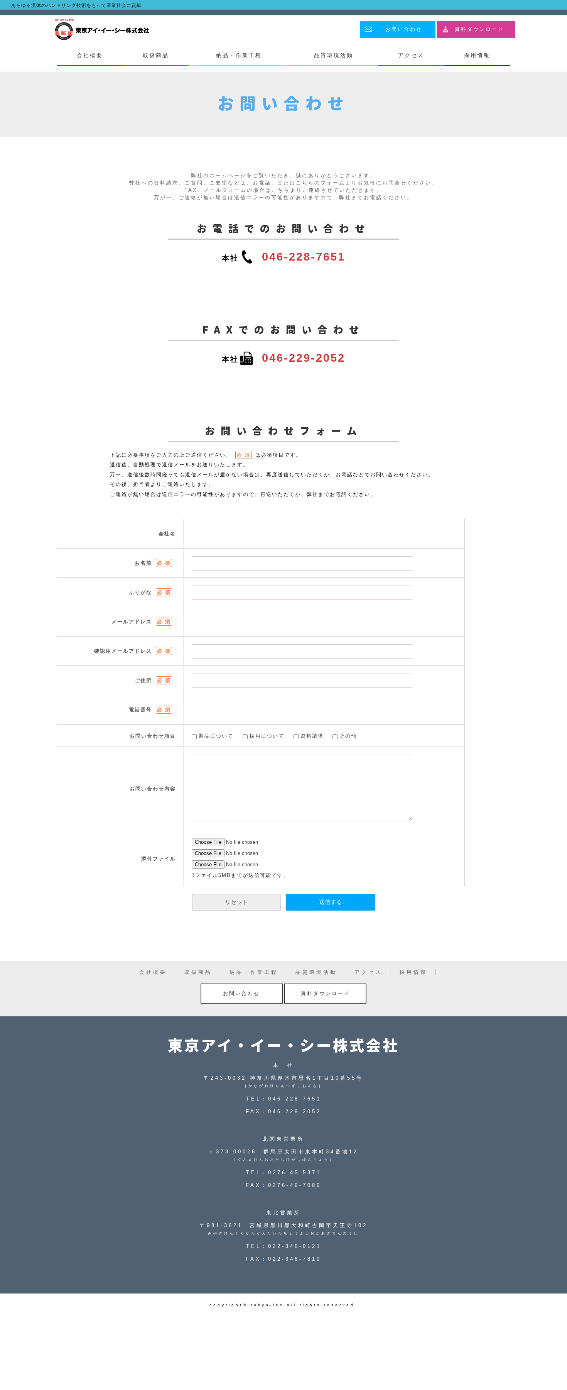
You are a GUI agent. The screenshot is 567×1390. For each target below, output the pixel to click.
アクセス (411, 55)
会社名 (167, 534)
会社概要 (90, 55)
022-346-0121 (294, 1246)
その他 (348, 736)
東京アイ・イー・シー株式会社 (283, 1044)
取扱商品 (156, 55)
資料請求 (312, 736)
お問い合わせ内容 (153, 789)
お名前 (153, 563)
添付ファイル (158, 859)
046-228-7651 (303, 257)
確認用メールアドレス (132, 651)
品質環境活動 (333, 55)
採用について (267, 736)
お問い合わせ (403, 29)
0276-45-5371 (294, 1172)
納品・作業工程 (239, 55)
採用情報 (477, 55)
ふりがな (150, 592)
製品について (216, 736)
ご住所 (153, 680)
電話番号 (150, 710)
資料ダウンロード (479, 29)
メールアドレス (141, 622)
